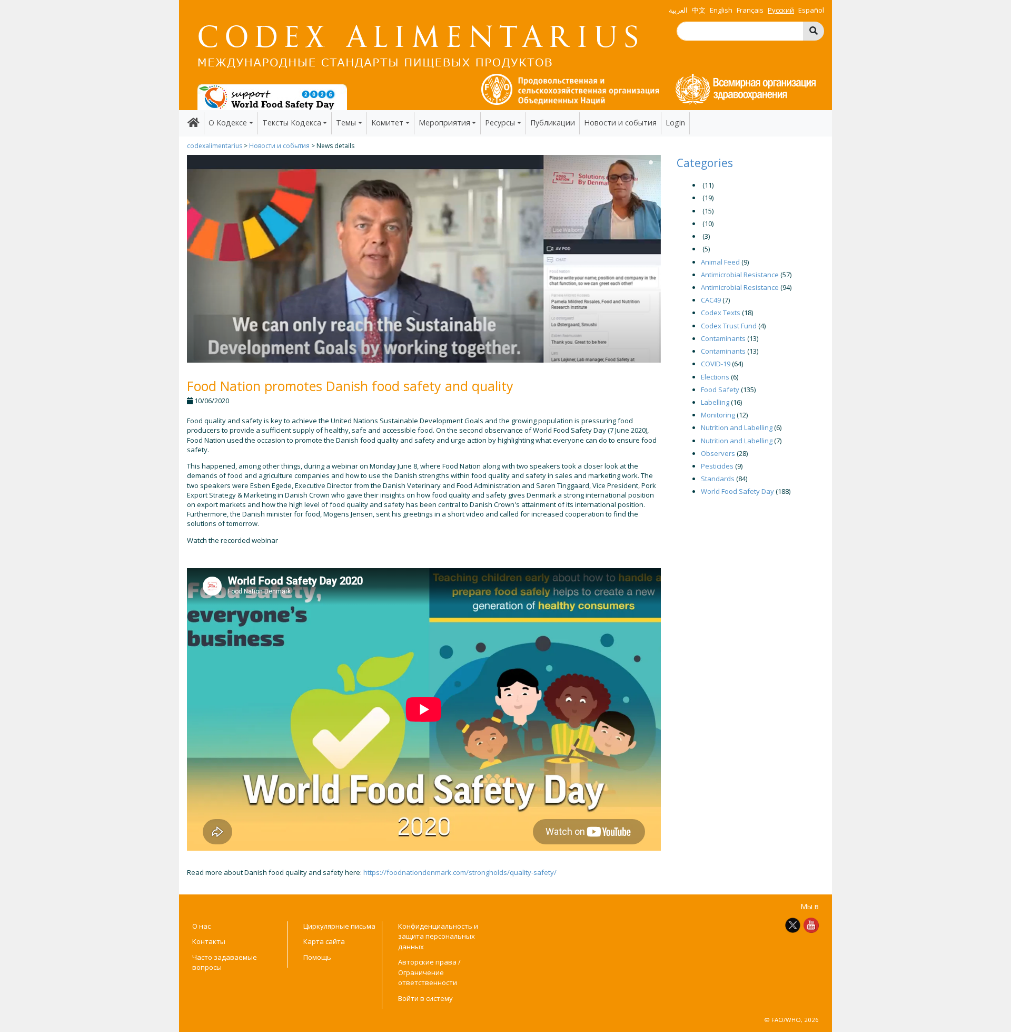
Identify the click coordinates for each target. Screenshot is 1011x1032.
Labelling (715, 402)
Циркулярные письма (339, 926)
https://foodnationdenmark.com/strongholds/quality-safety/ (460, 872)
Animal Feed (720, 262)
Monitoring (718, 415)
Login (675, 123)
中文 (699, 10)
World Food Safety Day (737, 491)
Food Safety (720, 389)
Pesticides (717, 466)
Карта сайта (324, 941)
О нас (201, 926)
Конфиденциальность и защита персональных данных (438, 936)
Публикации (552, 123)
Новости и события (620, 123)
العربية (678, 10)
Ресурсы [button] (500, 123)
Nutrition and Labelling (736, 427)
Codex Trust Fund (729, 325)
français (750, 10)
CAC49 (711, 300)
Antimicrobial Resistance (740, 274)
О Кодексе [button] (228, 123)
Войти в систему (425, 998)
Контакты (208, 941)
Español (811, 10)
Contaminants (723, 338)
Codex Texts (720, 312)
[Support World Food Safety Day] (272, 96)
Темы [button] (346, 123)
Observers (718, 453)
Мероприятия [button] (444, 123)
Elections (715, 377)
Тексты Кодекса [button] (291, 123)
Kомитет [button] (387, 123)
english (721, 10)
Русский (781, 10)
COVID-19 (715, 363)
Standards (718, 478)
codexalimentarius (214, 145)
